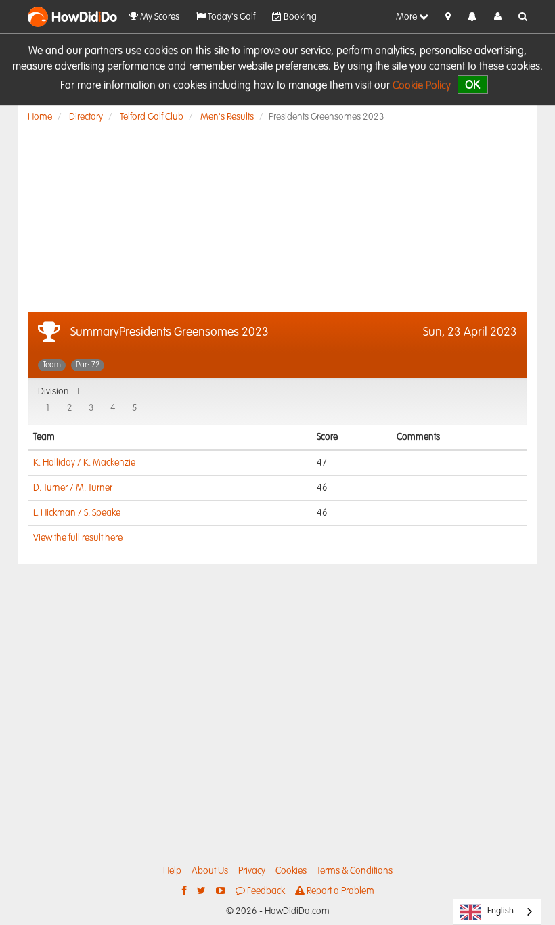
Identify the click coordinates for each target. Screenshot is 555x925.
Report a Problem (339, 891)
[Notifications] (472, 17)
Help (172, 871)
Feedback (265, 891)
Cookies (291, 871)
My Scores (158, 17)
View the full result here (78, 538)
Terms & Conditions (355, 871)
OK (473, 84)
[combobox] (497, 912)
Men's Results (227, 117)
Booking (299, 17)
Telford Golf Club (151, 117)
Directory (86, 117)
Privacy (251, 871)
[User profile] (497, 16)
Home (40, 117)
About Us (210, 871)
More (407, 17)
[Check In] (448, 16)
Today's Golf (230, 17)
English (500, 911)
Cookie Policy (422, 86)
